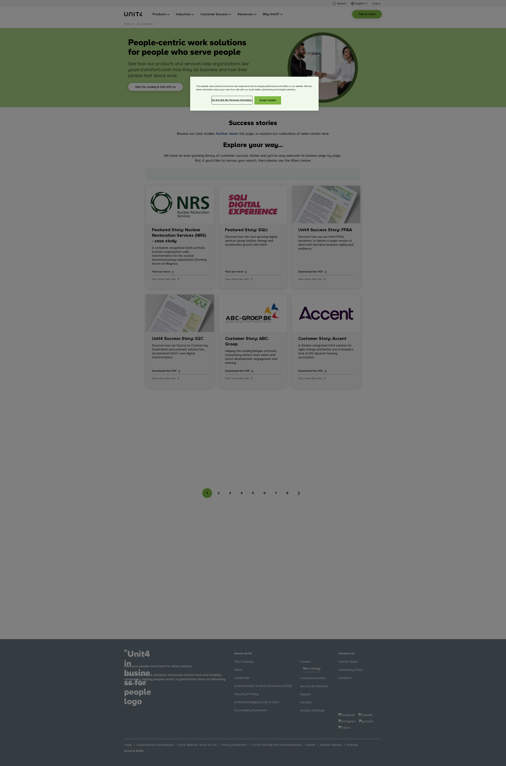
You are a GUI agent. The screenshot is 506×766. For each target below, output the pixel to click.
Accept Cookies (268, 100)
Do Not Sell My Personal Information (232, 100)
